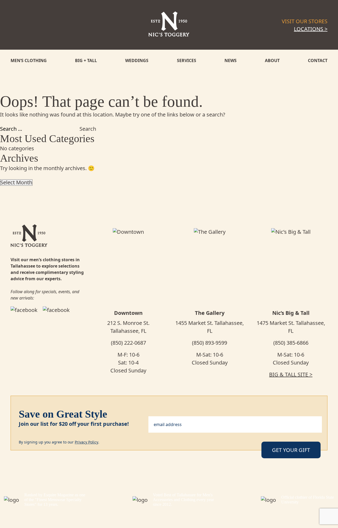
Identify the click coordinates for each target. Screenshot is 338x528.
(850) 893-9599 (209, 342)
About (272, 60)
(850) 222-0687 (128, 342)
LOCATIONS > (310, 28)
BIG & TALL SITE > (290, 374)
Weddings (136, 60)
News (230, 60)
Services (186, 60)
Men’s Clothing (29, 60)
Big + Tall (86, 60)
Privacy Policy (86, 442)
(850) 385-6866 (290, 342)
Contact (317, 60)
